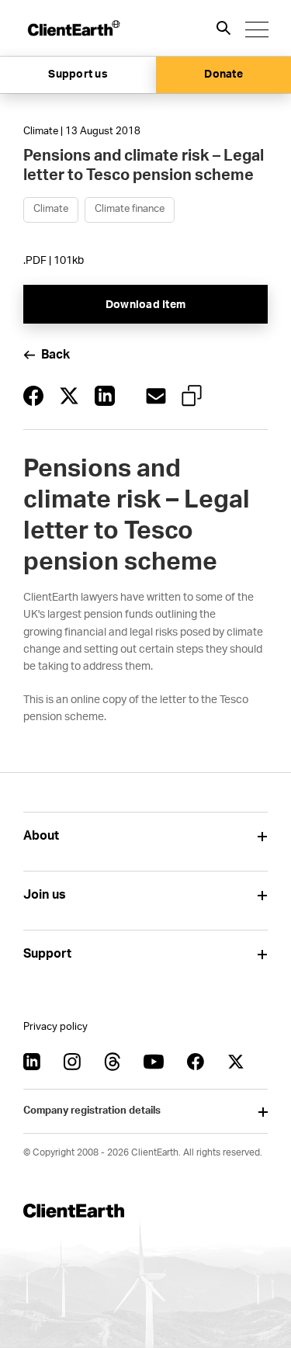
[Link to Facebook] (195, 1062)
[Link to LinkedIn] (31, 1062)
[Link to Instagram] (72, 1062)
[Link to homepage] (73, 27)
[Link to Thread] (112, 1062)
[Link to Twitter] (235, 1062)
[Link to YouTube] (154, 1061)
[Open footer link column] (262, 836)
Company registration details (92, 1111)
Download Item (145, 305)
